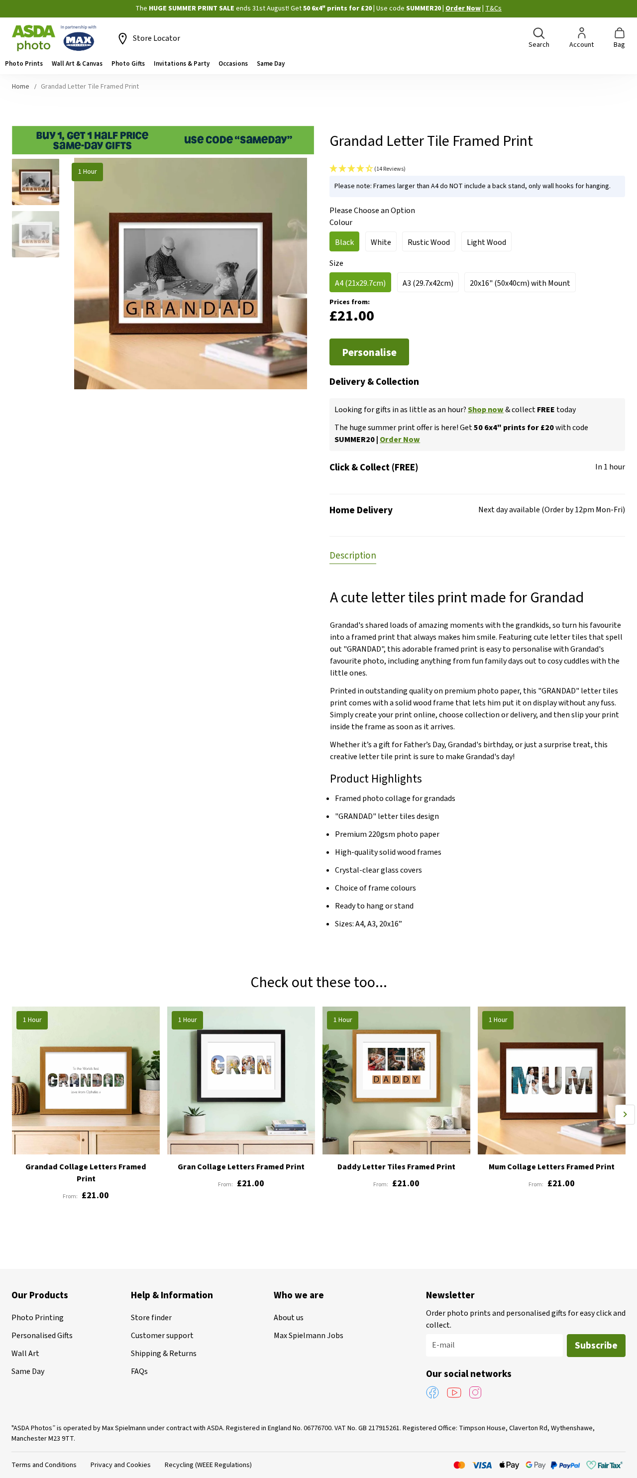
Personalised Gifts (42, 1335)
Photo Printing (37, 1317)
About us (289, 1317)
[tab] (352, 555)
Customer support (162, 1335)
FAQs (139, 1371)
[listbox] (477, 244)
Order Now (410, 8)
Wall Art (25, 1353)
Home (20, 87)
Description (352, 556)
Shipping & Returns (164, 1353)
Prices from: (349, 302)
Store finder (151, 1317)
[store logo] (54, 38)
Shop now (486, 409)
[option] (344, 241)
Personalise (369, 352)
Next (625, 1115)
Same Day (27, 1371)
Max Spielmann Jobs (308, 1335)
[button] (39, 184)
